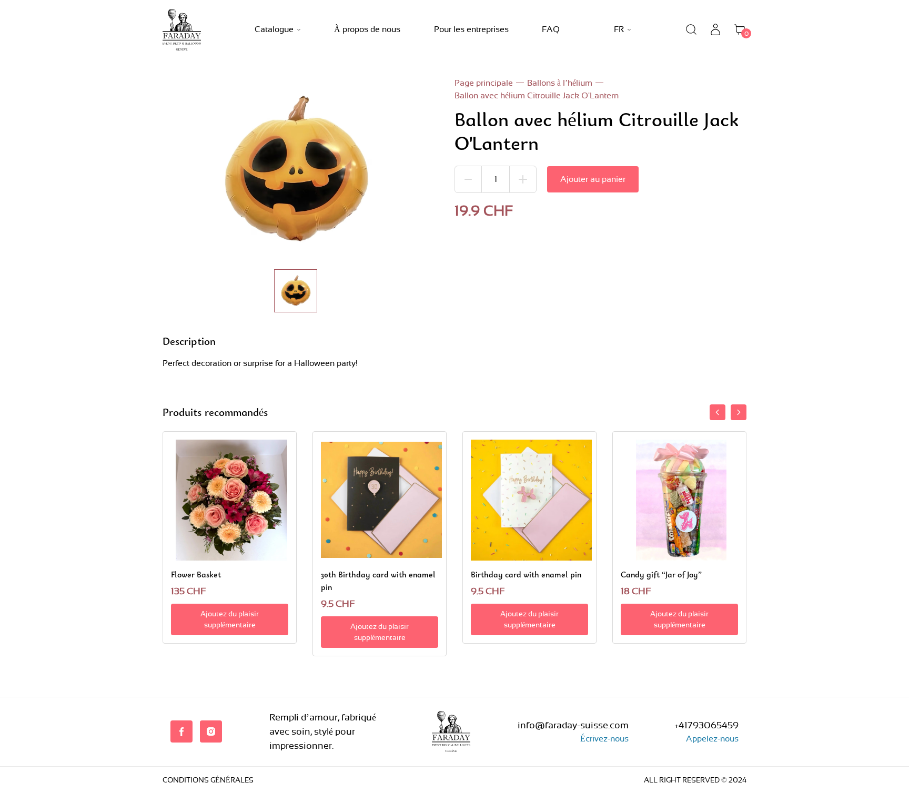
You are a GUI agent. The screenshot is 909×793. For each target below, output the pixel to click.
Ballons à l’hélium (559, 82)
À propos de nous (367, 29)
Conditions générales (208, 780)
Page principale (483, 82)
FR (619, 29)
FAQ (551, 29)
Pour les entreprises (471, 29)
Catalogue (274, 29)
